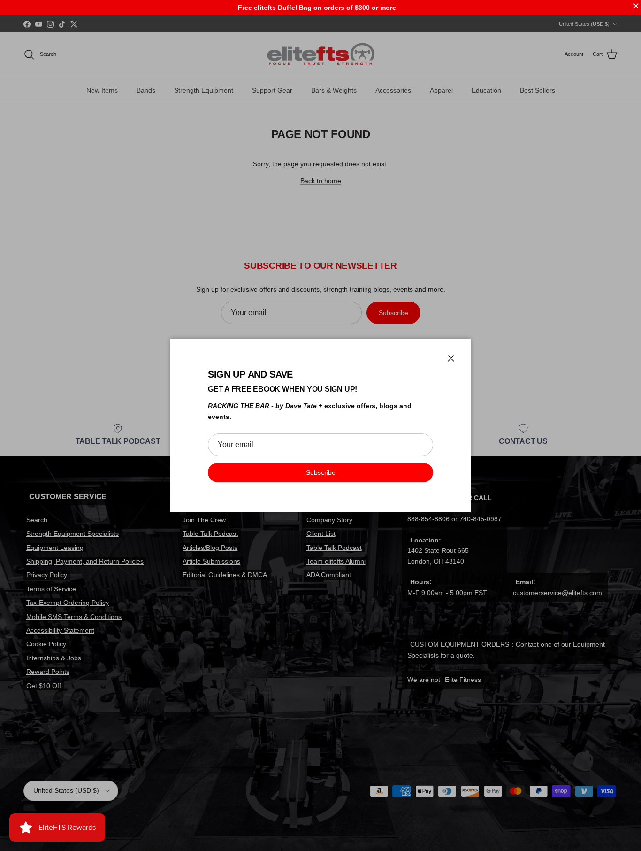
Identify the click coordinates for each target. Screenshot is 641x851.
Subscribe (321, 472)
